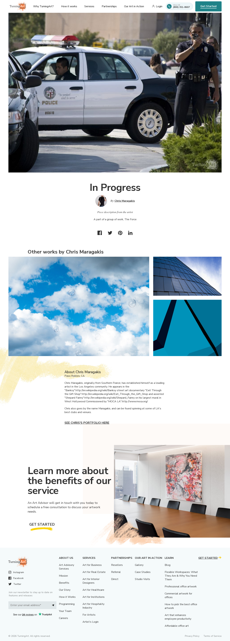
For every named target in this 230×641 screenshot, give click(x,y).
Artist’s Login (90, 622)
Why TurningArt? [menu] (43, 6)
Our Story (64, 590)
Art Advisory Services (66, 567)
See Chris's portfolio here (86, 423)
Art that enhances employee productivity (178, 617)
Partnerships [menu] (109, 6)
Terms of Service (212, 636)
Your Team (65, 611)
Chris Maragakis (124, 201)
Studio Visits (142, 579)
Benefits (64, 583)
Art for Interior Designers (91, 581)
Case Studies (143, 572)
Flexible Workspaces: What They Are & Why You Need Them (181, 575)
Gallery (139, 565)
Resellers (117, 565)
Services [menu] (89, 6)
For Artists (89, 615)
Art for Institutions (94, 597)
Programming (67, 604)
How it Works (67, 597)
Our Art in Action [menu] (134, 6)
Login (159, 6)
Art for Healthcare (93, 590)
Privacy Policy (192, 636)
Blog (167, 565)
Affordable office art (177, 626)
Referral (116, 572)
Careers (63, 618)
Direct (114, 579)
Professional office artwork (181, 586)
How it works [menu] (69, 6)
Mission (63, 576)
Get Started (208, 6)
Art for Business (92, 565)
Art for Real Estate (94, 572)
